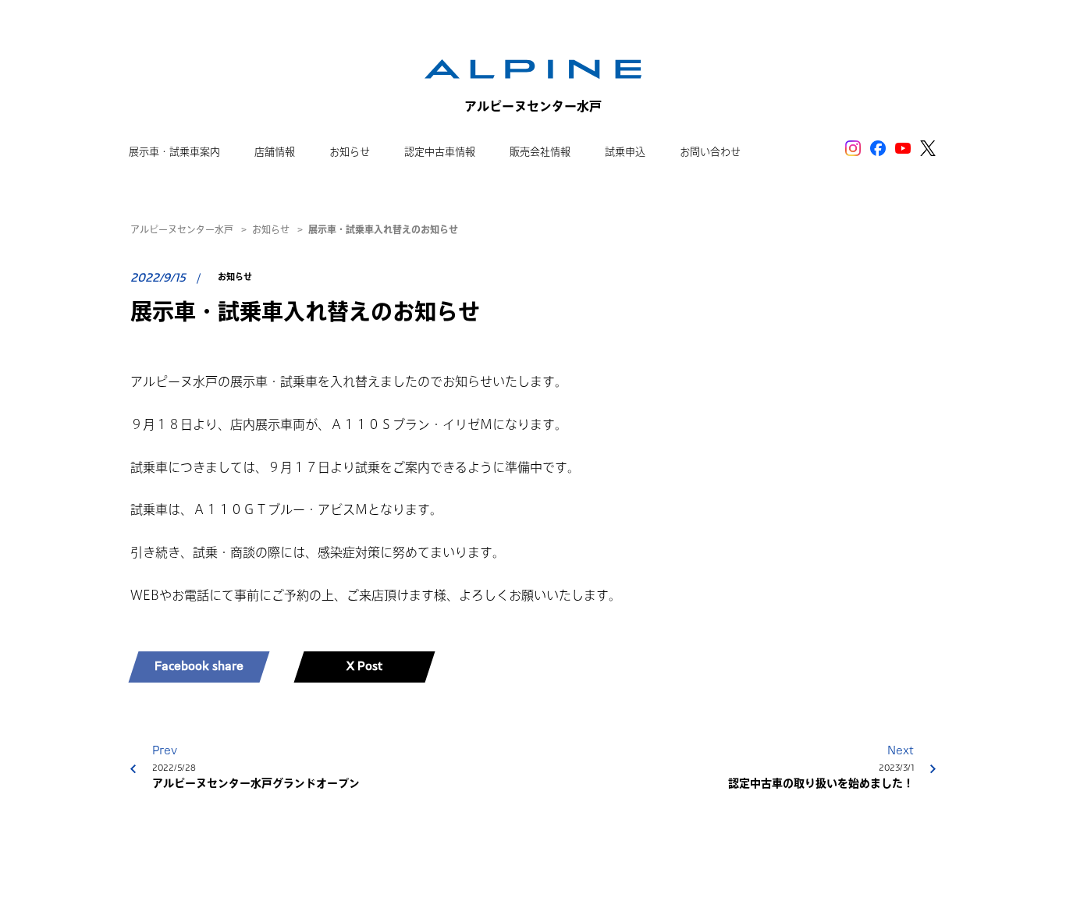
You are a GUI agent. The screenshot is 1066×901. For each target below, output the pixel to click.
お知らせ (271, 229)
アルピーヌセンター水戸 (181, 229)
